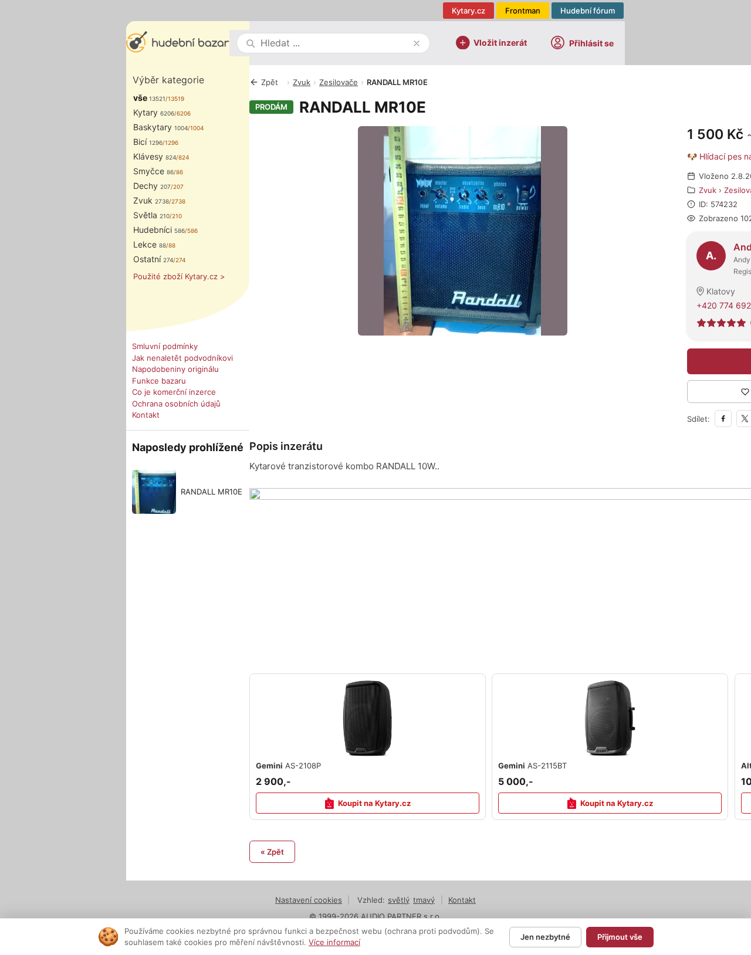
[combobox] (334, 43)
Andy (741, 259)
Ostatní (153, 259)
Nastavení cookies (308, 900)
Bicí (148, 142)
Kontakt (146, 414)
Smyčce (153, 171)
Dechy (152, 186)
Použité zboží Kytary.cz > (179, 276)
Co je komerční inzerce (174, 392)
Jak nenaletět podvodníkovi (182, 358)
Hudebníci (159, 230)
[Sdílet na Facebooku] (723, 418)
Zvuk (151, 200)
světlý (399, 900)
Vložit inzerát (500, 42)
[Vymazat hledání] (416, 43)
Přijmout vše (619, 937)
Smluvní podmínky (165, 346)
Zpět (269, 82)
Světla (151, 215)
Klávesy (154, 156)
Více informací (334, 942)
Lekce (149, 244)
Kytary (153, 112)
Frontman (522, 10)
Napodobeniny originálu (175, 369)
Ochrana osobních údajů (176, 403)
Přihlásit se (591, 43)
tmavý (424, 900)
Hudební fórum (587, 10)
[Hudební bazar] (177, 43)
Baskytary (160, 127)
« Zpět (272, 851)
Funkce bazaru (159, 380)
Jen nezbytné (545, 937)
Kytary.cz (468, 10)
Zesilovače (338, 82)
